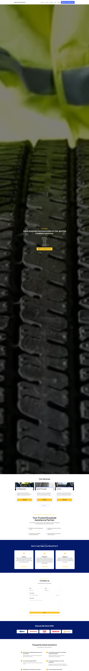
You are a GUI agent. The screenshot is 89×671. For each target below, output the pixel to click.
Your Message (31, 598)
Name (30, 588)
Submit (44, 612)
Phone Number (31, 593)
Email (46, 588)
